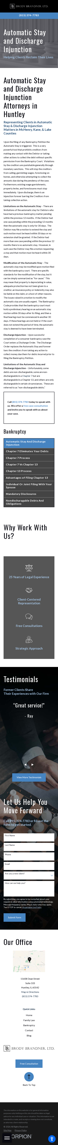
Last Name (10, 845)
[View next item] (32, 764)
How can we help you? (15, 883)
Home (29, 1015)
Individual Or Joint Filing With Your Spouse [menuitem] (29, 486)
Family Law (29, 1020)
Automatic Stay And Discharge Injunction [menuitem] (26, 443)
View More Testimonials (29, 777)
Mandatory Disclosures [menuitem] (21, 493)
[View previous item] (25, 764)
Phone (8, 854)
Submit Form (14, 917)
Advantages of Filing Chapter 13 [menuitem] (27, 477)
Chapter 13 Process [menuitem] (19, 471)
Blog (29, 1035)
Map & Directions (30, 991)
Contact (29, 1030)
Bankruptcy (29, 1025)
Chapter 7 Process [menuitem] (18, 457)
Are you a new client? (15, 873)
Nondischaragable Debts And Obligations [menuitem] (25, 502)
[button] (52, 1139)
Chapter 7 (27, 375)
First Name (10, 835)
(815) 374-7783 (29, 15)
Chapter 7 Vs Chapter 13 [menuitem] (22, 464)
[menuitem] (29, 1015)
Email (7, 864)
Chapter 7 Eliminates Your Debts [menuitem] (27, 451)
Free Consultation (29, 1063)
